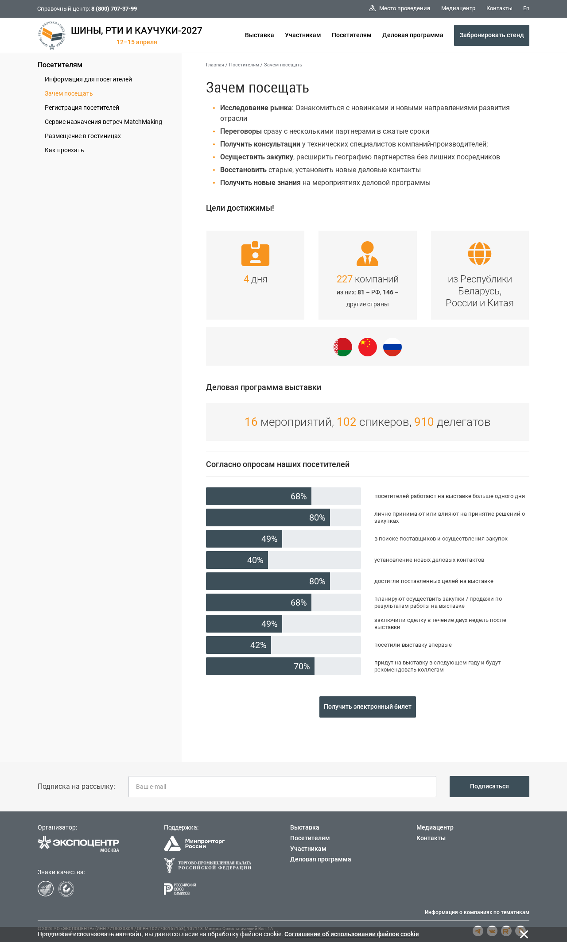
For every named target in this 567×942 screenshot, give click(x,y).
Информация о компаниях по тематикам (477, 912)
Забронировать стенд (492, 35)
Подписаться (489, 786)
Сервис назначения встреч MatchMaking (103, 121)
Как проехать (64, 150)
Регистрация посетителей (82, 107)
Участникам (303, 35)
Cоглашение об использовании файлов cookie (351, 934)
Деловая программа (412, 35)
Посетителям (352, 35)
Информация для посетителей (88, 79)
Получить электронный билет (368, 706)
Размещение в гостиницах (83, 135)
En (526, 8)
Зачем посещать (69, 93)
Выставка (259, 35)
